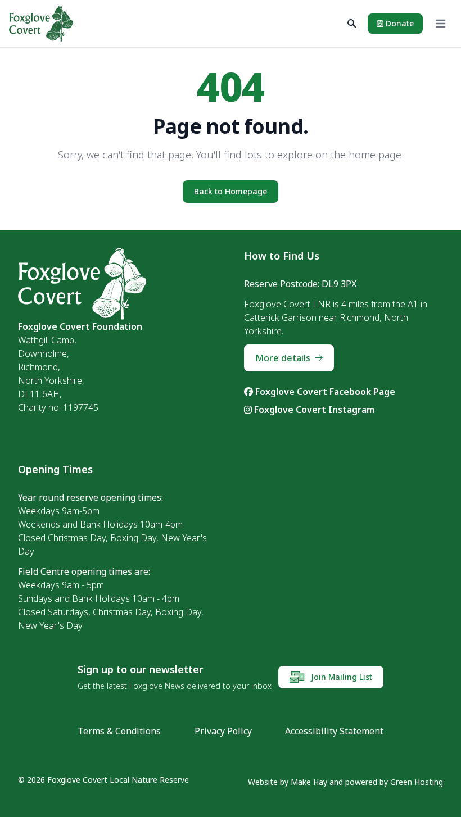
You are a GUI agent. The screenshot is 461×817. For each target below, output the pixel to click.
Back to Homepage (230, 191)
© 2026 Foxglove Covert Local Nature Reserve (103, 779)
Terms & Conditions (119, 731)
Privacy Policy (223, 731)
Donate (398, 23)
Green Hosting (416, 782)
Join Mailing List (340, 676)
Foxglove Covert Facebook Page (324, 391)
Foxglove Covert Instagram (313, 409)
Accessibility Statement (334, 731)
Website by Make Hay (287, 782)
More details (282, 358)
